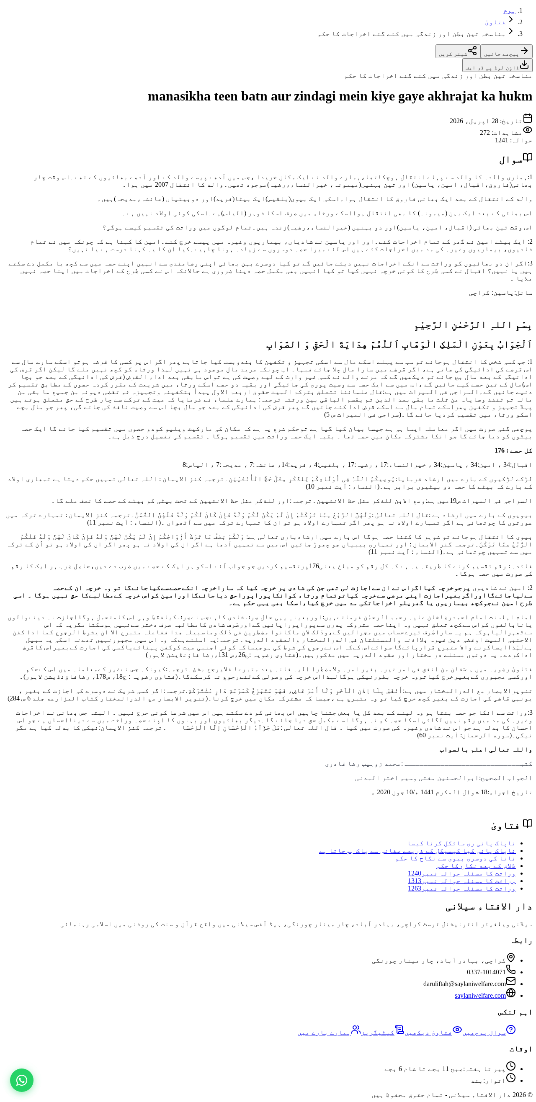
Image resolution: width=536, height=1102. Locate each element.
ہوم (509, 10)
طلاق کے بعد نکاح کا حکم (476, 865)
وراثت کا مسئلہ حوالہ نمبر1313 (462, 880)
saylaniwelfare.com (480, 995)
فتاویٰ (495, 22)
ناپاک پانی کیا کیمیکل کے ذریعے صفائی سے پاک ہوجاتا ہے (417, 850)
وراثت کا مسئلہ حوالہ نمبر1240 (462, 873)
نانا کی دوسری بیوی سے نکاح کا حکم (455, 858)
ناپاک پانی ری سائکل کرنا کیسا (461, 843)
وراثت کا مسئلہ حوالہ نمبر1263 (462, 888)
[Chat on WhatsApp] (22, 1080)
